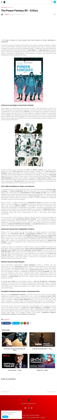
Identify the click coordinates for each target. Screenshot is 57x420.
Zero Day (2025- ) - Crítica (15, 370)
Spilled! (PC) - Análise (42, 370)
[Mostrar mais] (31, 323)
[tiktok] (28, 408)
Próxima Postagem (51, 391)
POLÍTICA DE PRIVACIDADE (33, 417)
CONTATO (42, 417)
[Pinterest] (24, 323)
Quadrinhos (10, 7)
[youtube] (25, 408)
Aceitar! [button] (5, 416)
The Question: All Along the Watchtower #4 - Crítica (14, 349)
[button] (1, 2)
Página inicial (4, 7)
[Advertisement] (28, 28)
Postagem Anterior (6, 391)
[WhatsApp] (21, 323)
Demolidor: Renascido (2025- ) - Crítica (42, 348)
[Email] (27, 323)
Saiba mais (10, 413)
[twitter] (31, 408)
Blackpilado (22, 417)
